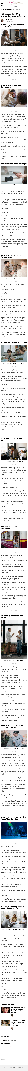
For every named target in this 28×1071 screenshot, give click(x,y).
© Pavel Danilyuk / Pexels (17, 47)
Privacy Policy (7, 1069)
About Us (14, 1069)
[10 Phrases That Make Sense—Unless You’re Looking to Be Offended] (5, 1023)
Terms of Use (20, 1067)
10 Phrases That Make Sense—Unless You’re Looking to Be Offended (18, 1023)
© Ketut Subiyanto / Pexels (17, 549)
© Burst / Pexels (17, 185)
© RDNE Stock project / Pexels (17, 748)
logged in (9, 1046)
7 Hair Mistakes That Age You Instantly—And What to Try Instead (18, 1010)
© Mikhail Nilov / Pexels (17, 660)
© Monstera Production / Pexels (17, 929)
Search (25, 1060)
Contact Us (21, 1069)
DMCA (5, 1067)
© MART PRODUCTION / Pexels (17, 840)
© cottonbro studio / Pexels (17, 363)
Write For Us (12, 1067)
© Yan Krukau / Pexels (17, 461)
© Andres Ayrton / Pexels (17, 108)
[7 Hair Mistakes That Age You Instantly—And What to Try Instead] (5, 1010)
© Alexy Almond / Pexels (17, 278)
